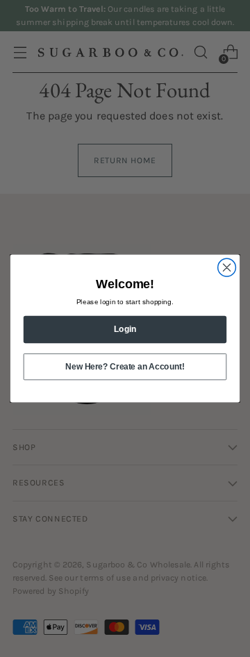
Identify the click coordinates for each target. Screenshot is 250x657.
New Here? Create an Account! (124, 366)
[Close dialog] (227, 267)
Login (125, 329)
